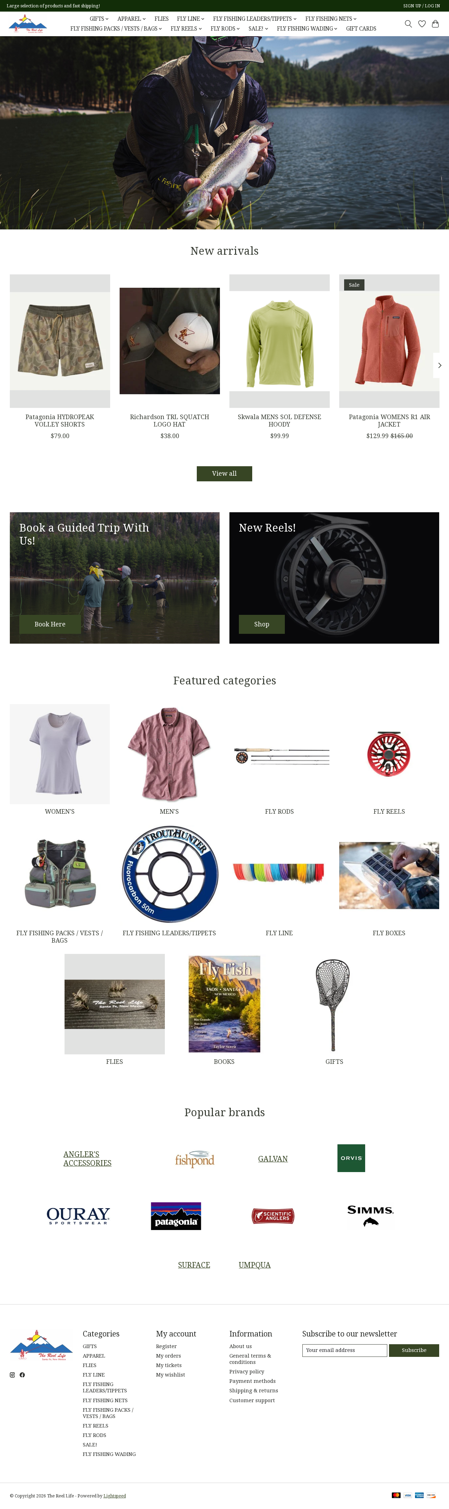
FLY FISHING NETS (105, 1400)
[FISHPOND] (195, 1158)
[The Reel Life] (27, 23)
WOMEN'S (60, 811)
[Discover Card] (431, 1495)
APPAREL (94, 1356)
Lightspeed (114, 1496)
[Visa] (408, 1495)
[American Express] (419, 1495)
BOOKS (224, 1061)
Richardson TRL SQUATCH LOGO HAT (169, 421)
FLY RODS (279, 811)
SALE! (90, 1445)
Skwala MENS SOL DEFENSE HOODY (279, 421)
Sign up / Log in (421, 6)
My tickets (169, 1365)
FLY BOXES (389, 933)
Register (166, 1346)
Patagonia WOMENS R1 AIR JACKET (389, 421)
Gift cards (361, 29)
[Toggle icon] (408, 24)
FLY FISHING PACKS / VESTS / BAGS (59, 937)
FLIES (162, 19)
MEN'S (169, 811)
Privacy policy (246, 1371)
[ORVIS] (351, 1158)
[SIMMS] (370, 1217)
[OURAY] (78, 1217)
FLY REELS (389, 811)
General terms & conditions (250, 1359)
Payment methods (252, 1381)
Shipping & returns (253, 1390)
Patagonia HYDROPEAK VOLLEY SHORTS (60, 421)
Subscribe (414, 1350)
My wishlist (170, 1375)
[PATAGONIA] (176, 1217)
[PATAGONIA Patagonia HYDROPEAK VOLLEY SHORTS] (60, 341)
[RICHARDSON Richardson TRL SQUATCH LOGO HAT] (170, 341)
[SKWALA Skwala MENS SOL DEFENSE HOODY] (279, 341)
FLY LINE (279, 933)
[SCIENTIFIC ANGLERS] (273, 1217)
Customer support (252, 1400)
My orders (168, 1356)
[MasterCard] (396, 1495)
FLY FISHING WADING (109, 1454)
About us (240, 1346)
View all (224, 473)
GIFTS (334, 1061)
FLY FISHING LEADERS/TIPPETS (169, 933)
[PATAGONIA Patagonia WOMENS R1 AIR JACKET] (389, 341)
